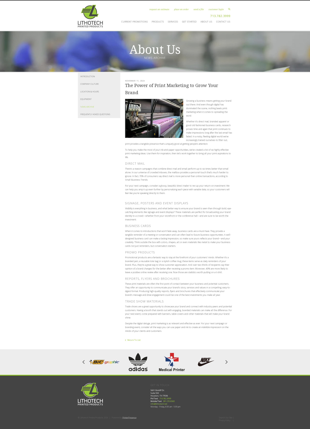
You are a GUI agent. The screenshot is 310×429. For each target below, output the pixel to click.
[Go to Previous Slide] (83, 362)
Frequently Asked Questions (95, 114)
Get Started (189, 21)
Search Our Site (225, 417)
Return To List (133, 340)
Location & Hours (89, 91)
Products (158, 21)
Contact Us (223, 21)
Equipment (86, 99)
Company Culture (89, 84)
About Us (206, 21)
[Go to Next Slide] (226, 362)
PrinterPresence (129, 417)
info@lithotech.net (159, 404)
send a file (199, 9)
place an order (181, 9)
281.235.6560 (169, 401)
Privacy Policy (224, 420)
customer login (216, 9)
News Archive (87, 106)
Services (173, 21)
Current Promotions (134, 21)
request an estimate (159, 9)
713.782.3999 (220, 16)
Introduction (87, 76)
